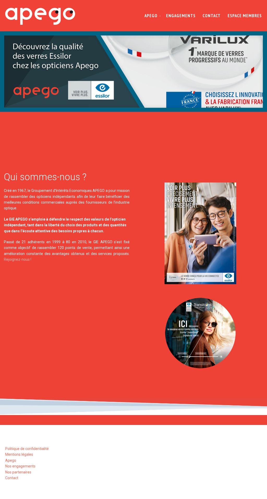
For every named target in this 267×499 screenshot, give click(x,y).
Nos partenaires (18, 472)
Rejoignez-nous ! (17, 259)
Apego (10, 460)
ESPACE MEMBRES (245, 16)
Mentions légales (19, 454)
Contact (11, 478)
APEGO (150, 16)
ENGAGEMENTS (181, 16)
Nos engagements (20, 466)
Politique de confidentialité (27, 449)
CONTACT (212, 16)
